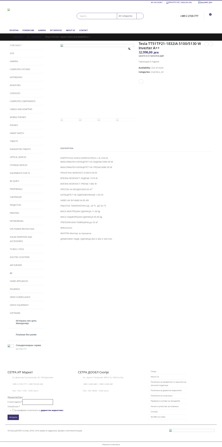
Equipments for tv (20, 173)
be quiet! (14, 181)
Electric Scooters (20, 257)
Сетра (153, 371)
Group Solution (89, 430)
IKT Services (56, 30)
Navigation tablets (20, 149)
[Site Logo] (26, 15)
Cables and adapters (21, 109)
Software (15, 313)
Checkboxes (14, 406)
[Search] (140, 16)
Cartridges (16, 197)
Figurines (15, 289)
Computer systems (20, 69)
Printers (14, 213)
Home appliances (19, 281)
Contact (83, 30)
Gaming (42, 30)
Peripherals (16, 189)
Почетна (14, 30)
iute (12, 53)
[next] (211, 44)
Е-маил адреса (15, 402)
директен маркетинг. (52, 410)
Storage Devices (18, 165)
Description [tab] (66, 148)
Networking (16, 221)
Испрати (13, 417)
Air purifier (16, 265)
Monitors (15, 85)
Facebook (141, 81)
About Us (70, 30)
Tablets (14, 141)
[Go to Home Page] (8, 37)
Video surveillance (20, 297)
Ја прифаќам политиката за (39, 410)
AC (162, 72)
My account (156, 2)
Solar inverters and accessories (21, 239)
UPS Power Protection (22, 228)
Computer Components (22, 101)
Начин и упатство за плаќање (165, 406)
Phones (14, 125)
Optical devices (18, 157)
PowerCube (28, 30)
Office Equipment (19, 305)
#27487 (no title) (158, 417)
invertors (155, 72)
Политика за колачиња (161, 395)
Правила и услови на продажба (165, 401)
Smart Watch (17, 133)
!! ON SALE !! (15, 45)
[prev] (206, 44)
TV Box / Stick (17, 249)
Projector (15, 205)
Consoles (15, 93)
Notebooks (16, 77)
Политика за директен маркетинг (166, 390)
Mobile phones (18, 117)
